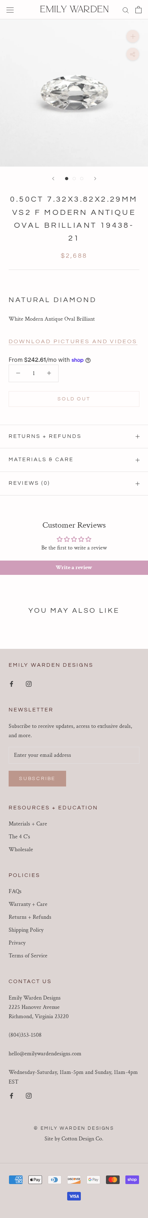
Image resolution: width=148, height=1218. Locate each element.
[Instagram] (29, 684)
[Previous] (53, 178)
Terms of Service (28, 956)
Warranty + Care (28, 904)
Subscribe (37, 778)
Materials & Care (41, 459)
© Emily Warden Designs (74, 1128)
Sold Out (73, 398)
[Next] (95, 178)
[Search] (125, 9)
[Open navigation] (10, 10)
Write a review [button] (74, 567)
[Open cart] (138, 9)
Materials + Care (28, 824)
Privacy (17, 943)
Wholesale (21, 849)
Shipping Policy (26, 930)
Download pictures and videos (73, 341)
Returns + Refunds (45, 436)
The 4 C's (19, 836)
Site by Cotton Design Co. (74, 1139)
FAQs (15, 891)
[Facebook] (11, 684)
